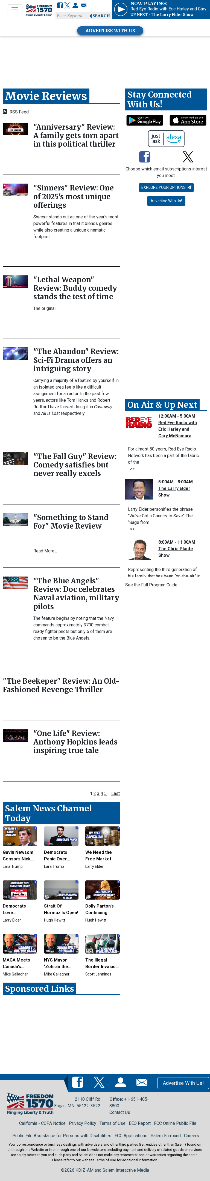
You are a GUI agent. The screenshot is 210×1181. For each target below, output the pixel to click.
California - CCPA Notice (42, 1123)
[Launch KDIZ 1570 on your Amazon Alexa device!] (166, 138)
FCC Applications (131, 1135)
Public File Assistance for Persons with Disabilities (61, 1135)
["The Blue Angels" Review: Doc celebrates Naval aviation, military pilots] (15, 582)
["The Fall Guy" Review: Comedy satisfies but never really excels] (15, 458)
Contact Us (119, 1112)
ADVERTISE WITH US (110, 30)
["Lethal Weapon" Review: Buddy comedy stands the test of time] (15, 281)
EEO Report (140, 1123)
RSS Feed (19, 112)
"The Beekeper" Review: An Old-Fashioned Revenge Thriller (61, 685)
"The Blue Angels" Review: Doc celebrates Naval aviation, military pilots (76, 593)
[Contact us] (83, 6)
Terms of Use (113, 1123)
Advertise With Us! (166, 201)
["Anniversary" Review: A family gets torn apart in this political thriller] (15, 128)
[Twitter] (67, 6)
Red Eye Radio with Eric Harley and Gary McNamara (177, 429)
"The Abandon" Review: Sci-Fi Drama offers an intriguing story (76, 360)
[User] (75, 6)
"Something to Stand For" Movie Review (71, 521)
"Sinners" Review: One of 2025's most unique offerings (73, 196)
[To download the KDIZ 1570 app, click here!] (144, 120)
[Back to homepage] (39, 10)
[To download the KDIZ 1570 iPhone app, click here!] (188, 120)
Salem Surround (166, 1135)
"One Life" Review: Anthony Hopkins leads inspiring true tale (75, 742)
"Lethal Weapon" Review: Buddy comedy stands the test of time (75, 288)
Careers (191, 1135)
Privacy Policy (82, 1123)
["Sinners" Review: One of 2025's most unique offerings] (15, 189)
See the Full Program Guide (151, 584)
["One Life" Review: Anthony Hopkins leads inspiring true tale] (15, 735)
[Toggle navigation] (14, 9)
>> (131, 468)
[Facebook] (60, 6)
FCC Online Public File (175, 1123)
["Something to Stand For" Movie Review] (15, 519)
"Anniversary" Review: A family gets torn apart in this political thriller (76, 135)
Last (115, 793)
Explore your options (163, 187)
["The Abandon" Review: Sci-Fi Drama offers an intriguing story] (15, 353)
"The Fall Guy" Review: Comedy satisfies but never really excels (74, 465)
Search (101, 16)
